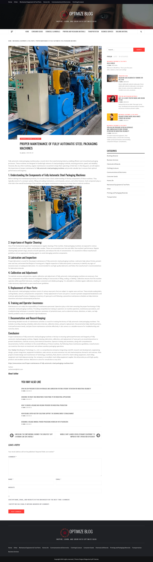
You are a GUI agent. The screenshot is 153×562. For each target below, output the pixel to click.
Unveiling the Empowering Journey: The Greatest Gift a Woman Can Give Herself (34, 435)
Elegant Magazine (84, 559)
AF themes (95, 559)
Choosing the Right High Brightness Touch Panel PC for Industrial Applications (46, 397)
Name (10, 479)
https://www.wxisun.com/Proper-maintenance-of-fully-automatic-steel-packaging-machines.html (40, 363)
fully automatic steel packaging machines (50, 168)
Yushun (14, 350)
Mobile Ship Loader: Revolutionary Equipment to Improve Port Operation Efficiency (77, 435)
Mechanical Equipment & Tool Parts (30, 2)
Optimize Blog (81, 13)
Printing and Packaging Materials (74, 31)
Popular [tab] (109, 56)
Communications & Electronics (61, 2)
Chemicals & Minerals (53, 31)
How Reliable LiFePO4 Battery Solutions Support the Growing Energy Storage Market (47, 413)
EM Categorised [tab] (123, 56)
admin (24, 153)
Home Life (46, 2)
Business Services (107, 31)
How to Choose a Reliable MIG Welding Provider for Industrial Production (44, 405)
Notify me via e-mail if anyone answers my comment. (29, 504)
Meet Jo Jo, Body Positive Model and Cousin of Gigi (132, 99)
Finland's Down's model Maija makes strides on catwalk (129, 117)
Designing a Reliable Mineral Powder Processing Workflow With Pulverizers (44, 422)
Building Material (122, 31)
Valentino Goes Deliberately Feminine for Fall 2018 (131, 79)
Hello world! (111, 63)
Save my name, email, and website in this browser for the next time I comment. (39, 500)
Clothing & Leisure (78, 2)
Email (58, 479)
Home (10, 2)
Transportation (93, 31)
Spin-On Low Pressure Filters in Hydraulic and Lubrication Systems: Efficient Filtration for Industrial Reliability (56, 389)
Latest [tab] (115, 56)
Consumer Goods (37, 31)
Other (16, 2)
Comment (12, 457)
